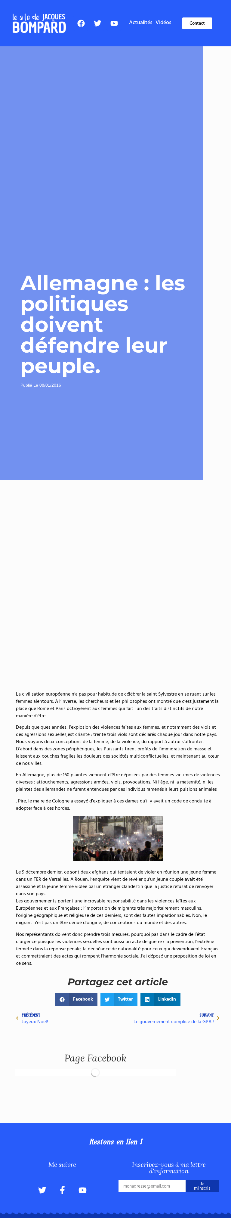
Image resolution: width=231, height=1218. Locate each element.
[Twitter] (97, 23)
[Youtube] (114, 23)
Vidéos (163, 22)
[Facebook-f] (62, 1190)
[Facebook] (80, 23)
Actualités (140, 22)
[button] (76, 999)
